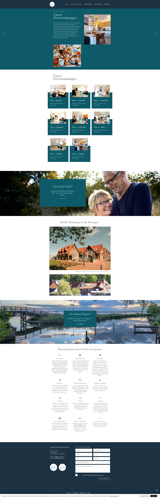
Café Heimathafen (78, 425)
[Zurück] (3, 33)
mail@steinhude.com (59, 458)
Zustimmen (154, 496)
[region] (58, 97)
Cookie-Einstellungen (144, 496)
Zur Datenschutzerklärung (114, 496)
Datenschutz (75, 492)
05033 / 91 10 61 (59, 456)
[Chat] (157, 490)
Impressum (68, 492)
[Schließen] (158, 496)
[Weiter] (156, 33)
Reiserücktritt (83, 492)
